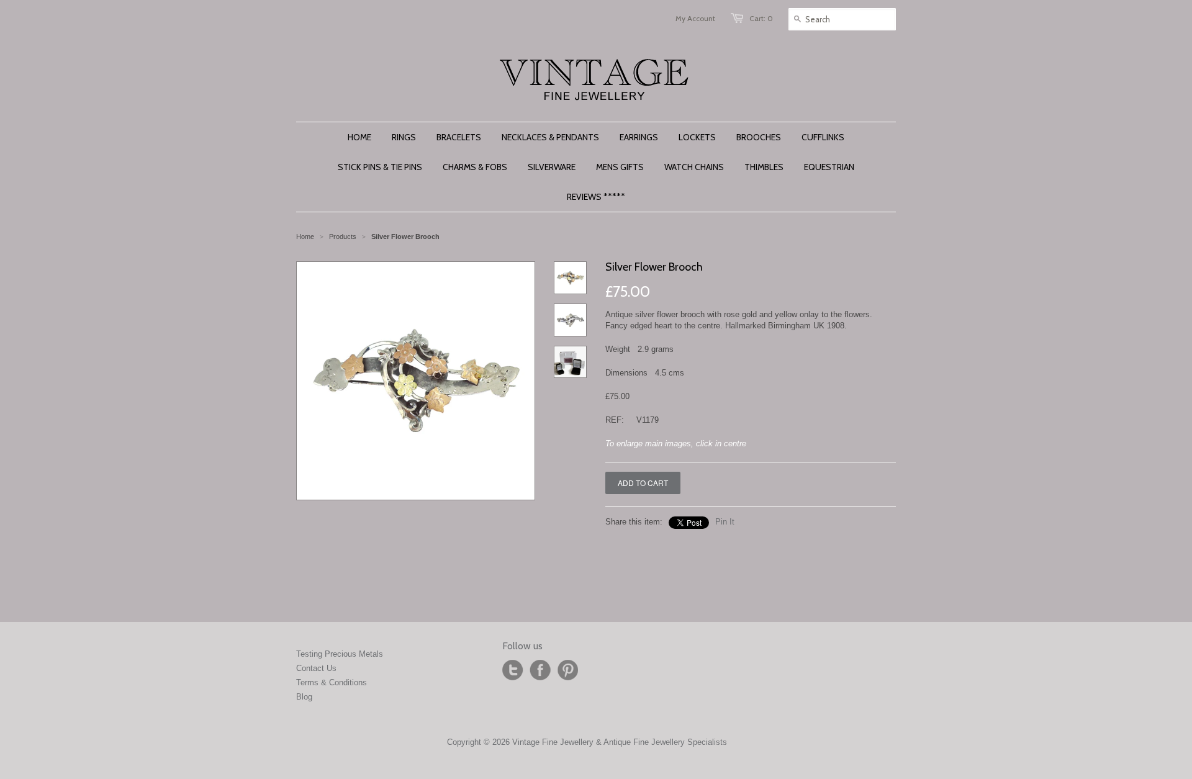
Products (342, 236)
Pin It (724, 521)
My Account (695, 18)
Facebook (540, 670)
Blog (304, 696)
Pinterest (567, 670)
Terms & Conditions (331, 682)
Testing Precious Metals (339, 654)
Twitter (512, 670)
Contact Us (316, 668)
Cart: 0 (761, 18)
